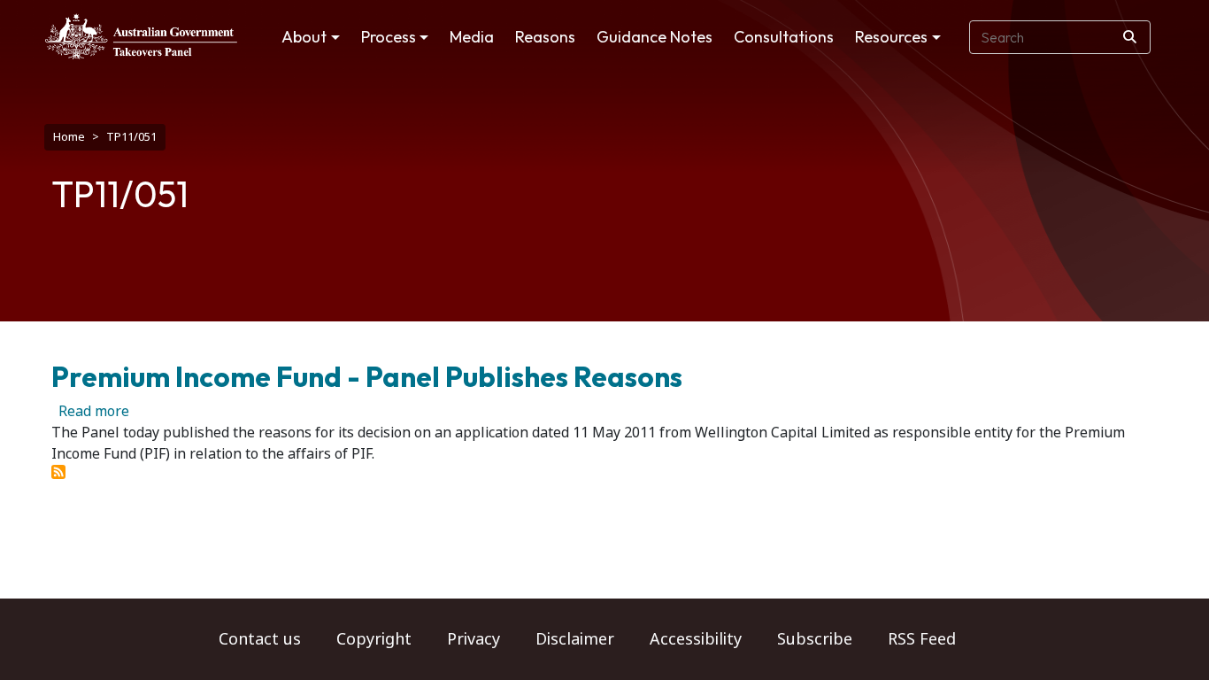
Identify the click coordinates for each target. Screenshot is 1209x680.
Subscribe (814, 639)
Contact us (260, 639)
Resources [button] (891, 37)
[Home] (141, 36)
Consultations (784, 37)
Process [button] (388, 37)
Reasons (545, 37)
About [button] (304, 37)
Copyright (374, 639)
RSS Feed (922, 639)
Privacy (473, 639)
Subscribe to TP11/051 (58, 472)
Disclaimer (574, 639)
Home (69, 136)
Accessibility (696, 639)
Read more (93, 411)
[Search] (1130, 37)
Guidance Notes (654, 37)
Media (472, 37)
